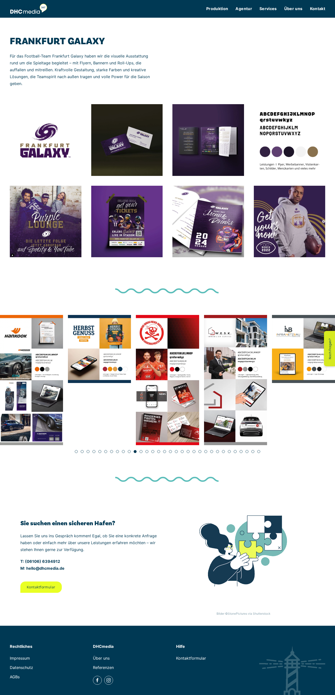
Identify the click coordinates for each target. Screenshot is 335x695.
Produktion (217, 8)
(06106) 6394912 (42, 561)
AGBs (15, 676)
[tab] (76, 451)
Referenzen (103, 667)
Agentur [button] (243, 8)
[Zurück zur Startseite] (28, 8)
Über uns (101, 658)
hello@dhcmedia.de (45, 568)
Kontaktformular (41, 587)
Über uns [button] (293, 8)
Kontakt (317, 8)
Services (268, 8)
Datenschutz (21, 667)
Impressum (20, 658)
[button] (45, 140)
